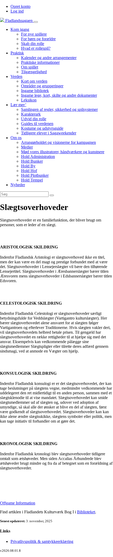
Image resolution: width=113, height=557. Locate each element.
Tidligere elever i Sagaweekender (48, 133)
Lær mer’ (18, 105)
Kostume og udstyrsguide (42, 128)
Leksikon (29, 100)
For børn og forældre (38, 39)
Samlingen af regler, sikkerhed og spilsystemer (59, 109)
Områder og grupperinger (42, 86)
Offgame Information (17, 503)
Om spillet (29, 67)
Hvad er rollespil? (35, 48)
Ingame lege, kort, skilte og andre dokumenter (59, 95)
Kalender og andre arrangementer (48, 57)
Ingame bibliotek (35, 90)
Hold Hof (29, 170)
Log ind (17, 11)
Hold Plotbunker (35, 175)
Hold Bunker (32, 161)
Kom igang (20, 29)
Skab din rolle (32, 43)
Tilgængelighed (34, 72)
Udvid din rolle (33, 119)
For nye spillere (34, 34)
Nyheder (18, 185)
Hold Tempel (32, 180)
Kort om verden (34, 81)
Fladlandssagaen (19, 20)
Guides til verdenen (37, 123)
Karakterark (31, 114)
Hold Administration (38, 156)
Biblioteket (86, 512)
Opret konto (20, 6)
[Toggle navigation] (36, 22)
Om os (16, 137)
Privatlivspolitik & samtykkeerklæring (42, 541)
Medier (27, 147)
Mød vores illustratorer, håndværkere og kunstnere (62, 152)
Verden (16, 76)
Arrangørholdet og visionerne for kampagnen (58, 142)
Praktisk (17, 53)
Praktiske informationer (40, 62)
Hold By (28, 166)
